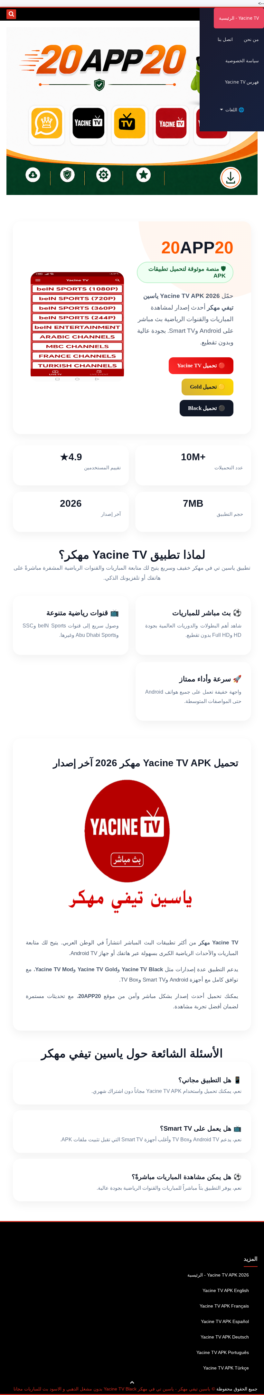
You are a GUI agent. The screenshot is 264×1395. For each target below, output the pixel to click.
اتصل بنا (225, 39)
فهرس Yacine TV (242, 82)
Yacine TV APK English (226, 1290)
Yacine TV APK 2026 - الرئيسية (218, 1275)
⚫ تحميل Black (206, 408)
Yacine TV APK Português (222, 1352)
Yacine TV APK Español (225, 1321)
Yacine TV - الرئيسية (239, 18)
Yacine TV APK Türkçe (226, 1367)
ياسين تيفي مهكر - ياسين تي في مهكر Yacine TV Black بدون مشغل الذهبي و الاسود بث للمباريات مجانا (112, 1388)
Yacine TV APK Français (224, 1305)
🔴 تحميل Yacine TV (201, 365)
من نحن (251, 39)
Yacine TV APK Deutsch (225, 1336)
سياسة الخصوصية (242, 60)
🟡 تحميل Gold (207, 387)
